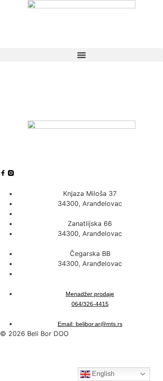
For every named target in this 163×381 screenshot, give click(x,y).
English (102, 373)
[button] (81, 55)
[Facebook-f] (3, 173)
